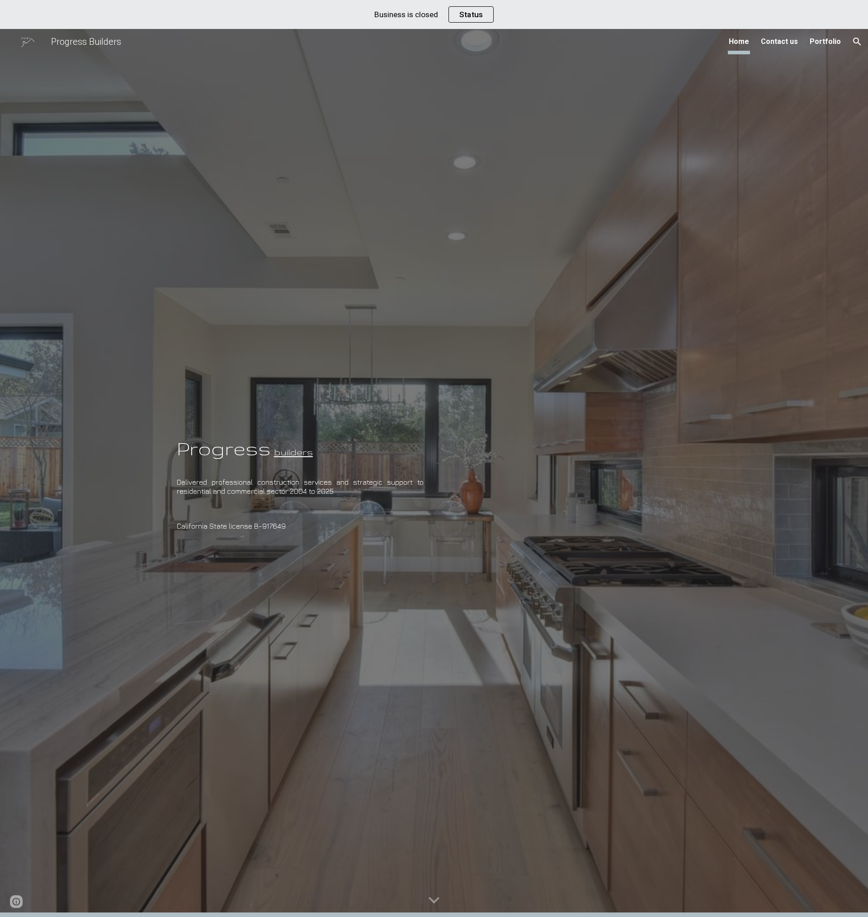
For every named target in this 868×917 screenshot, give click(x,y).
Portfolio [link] (825, 41)
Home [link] (739, 41)
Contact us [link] (779, 41)
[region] (434, 14)
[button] (857, 42)
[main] (300, 439)
